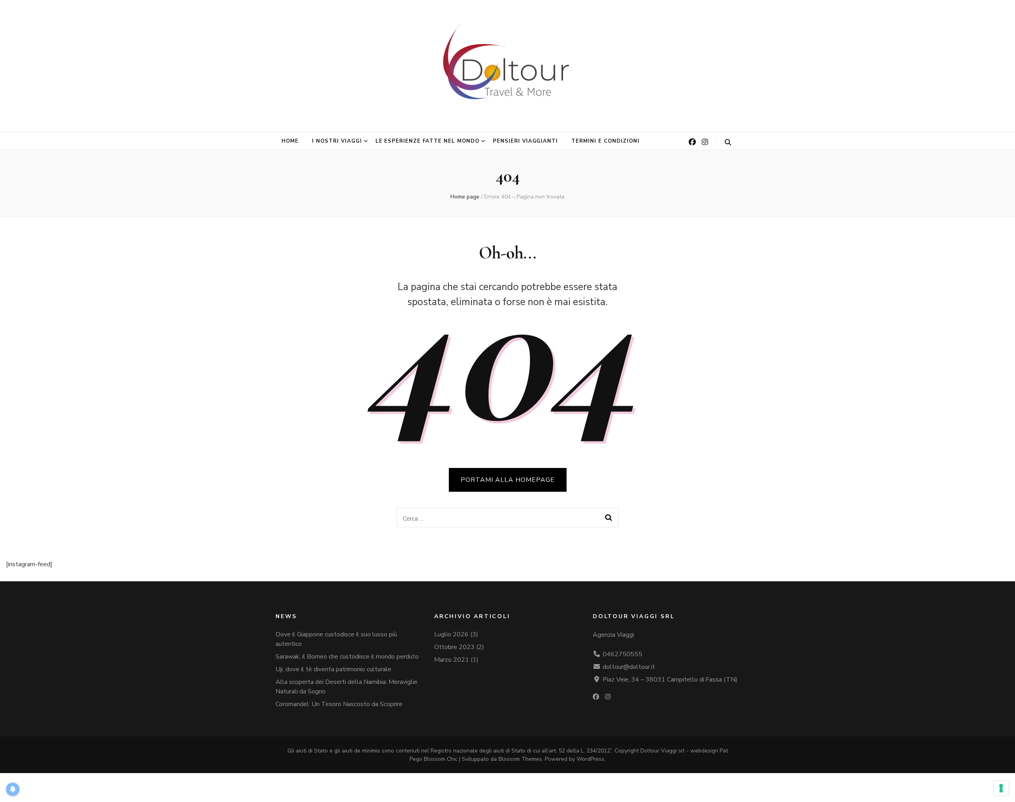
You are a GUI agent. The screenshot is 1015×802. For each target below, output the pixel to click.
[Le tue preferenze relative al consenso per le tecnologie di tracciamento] (1001, 788)
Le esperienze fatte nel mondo (427, 141)
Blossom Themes (520, 759)
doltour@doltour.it (629, 667)
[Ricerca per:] (497, 517)
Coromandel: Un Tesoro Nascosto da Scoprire (339, 704)
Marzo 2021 (451, 659)
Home (290, 141)
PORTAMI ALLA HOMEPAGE (508, 479)
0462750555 (622, 654)
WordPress (590, 759)
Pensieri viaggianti (525, 141)
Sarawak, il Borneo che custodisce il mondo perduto (347, 656)
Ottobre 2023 (454, 647)
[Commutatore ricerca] (728, 142)
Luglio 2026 (451, 634)
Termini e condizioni (605, 141)
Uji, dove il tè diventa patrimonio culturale (333, 669)
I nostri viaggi (337, 141)
